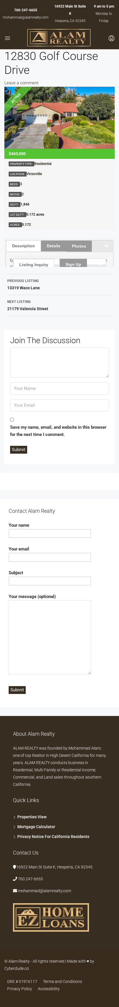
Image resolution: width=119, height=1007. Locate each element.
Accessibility (49, 988)
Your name (19, 525)
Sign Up (73, 264)
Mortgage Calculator (36, 826)
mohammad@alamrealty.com (26, 17)
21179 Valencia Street (27, 305)
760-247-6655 (25, 10)
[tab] (36, 261)
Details (53, 245)
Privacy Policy (19, 988)
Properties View (32, 817)
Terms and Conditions (62, 981)
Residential (42, 164)
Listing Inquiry (33, 264)
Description (23, 245)
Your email (19, 549)
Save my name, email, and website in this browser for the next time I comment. (58, 431)
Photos (79, 246)
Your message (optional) (32, 596)
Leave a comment (21, 83)
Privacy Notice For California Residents (53, 836)
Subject (16, 572)
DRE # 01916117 (22, 981)
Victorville (34, 174)
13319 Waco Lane (23, 284)
